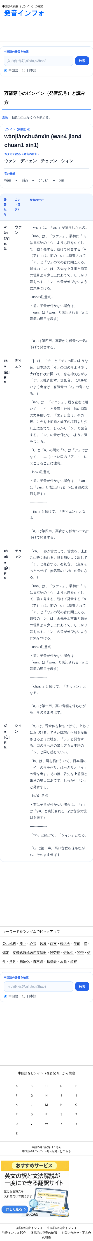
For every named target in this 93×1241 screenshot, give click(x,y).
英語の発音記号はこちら (46, 1147)
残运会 (65, 943)
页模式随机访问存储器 (29, 952)
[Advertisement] (36, 30)
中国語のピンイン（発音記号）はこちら (46, 1151)
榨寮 (73, 962)
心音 (33, 943)
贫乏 (12, 962)
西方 (53, 943)
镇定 (5, 952)
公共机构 (9, 943)
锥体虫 (68, 952)
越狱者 (51, 962)
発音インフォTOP (14, 1232)
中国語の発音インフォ (62, 1228)
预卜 (22, 943)
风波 (43, 943)
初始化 (24, 962)
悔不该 (38, 962)
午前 (77, 943)
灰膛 (63, 962)
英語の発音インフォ (29, 1228)
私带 (80, 952)
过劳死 (55, 952)
